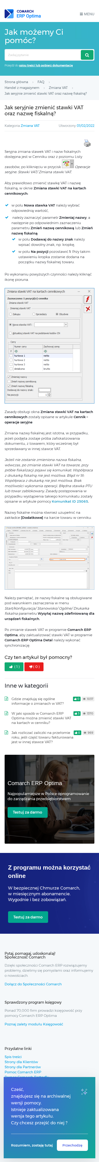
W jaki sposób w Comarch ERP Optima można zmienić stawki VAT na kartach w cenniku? (41, 718)
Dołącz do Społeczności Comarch (33, 984)
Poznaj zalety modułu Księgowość (34, 1024)
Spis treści (13, 1057)
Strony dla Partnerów (23, 1067)
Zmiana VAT (30, 126)
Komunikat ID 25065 (70, 501)
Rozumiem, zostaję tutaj (32, 1145)
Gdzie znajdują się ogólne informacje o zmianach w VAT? (38, 701)
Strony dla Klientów (21, 1062)
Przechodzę (72, 1145)
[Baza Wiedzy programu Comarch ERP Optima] (23, 14)
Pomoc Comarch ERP (23, 1072)
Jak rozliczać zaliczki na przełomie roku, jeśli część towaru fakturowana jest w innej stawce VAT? (42, 737)
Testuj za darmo (27, 812)
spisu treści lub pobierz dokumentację (46, 65)
